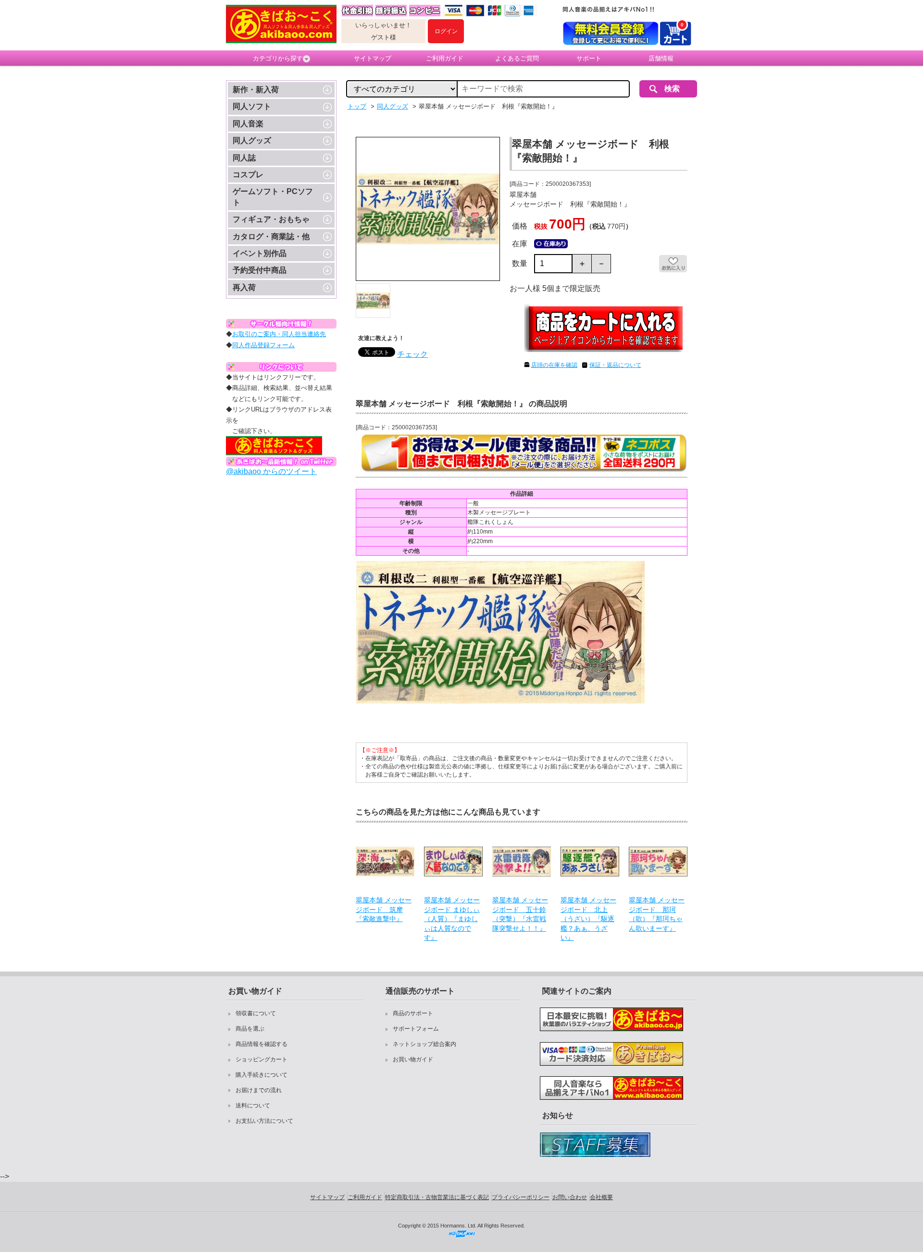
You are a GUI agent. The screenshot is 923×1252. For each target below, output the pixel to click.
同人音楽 (248, 124)
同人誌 (244, 158)
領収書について (256, 1013)
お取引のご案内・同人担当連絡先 (279, 334)
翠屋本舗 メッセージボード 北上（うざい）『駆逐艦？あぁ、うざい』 (588, 918)
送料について (253, 1105)
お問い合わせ (569, 1197)
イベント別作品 (260, 253)
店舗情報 (661, 58)
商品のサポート (413, 1013)
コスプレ (248, 174)
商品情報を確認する (261, 1044)
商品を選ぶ (250, 1028)
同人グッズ (252, 140)
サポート (588, 58)
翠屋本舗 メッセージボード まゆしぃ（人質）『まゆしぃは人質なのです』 (452, 918)
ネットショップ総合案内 (424, 1044)
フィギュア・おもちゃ (271, 219)
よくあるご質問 (517, 58)
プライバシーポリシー (520, 1197)
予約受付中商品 (260, 270)
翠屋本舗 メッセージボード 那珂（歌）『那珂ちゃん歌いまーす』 (657, 914)
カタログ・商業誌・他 (271, 236)
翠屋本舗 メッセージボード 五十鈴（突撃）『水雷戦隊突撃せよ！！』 (520, 914)
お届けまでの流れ (259, 1090)
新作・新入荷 (256, 89)
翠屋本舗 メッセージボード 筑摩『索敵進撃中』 (384, 909)
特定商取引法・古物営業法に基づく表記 (437, 1197)
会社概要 (601, 1197)
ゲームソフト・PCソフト (273, 196)
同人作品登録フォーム (263, 345)
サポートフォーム (416, 1028)
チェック (412, 354)
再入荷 (244, 287)
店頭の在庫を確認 (554, 365)
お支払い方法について (264, 1121)
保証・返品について (615, 365)
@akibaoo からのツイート (271, 471)
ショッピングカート (261, 1059)
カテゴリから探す (278, 58)
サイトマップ (372, 58)
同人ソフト (252, 106)
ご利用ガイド (444, 58)
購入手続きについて (261, 1074)
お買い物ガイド (413, 1059)
